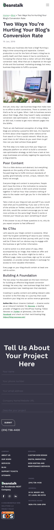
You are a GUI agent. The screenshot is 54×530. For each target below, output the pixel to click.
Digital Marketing (37, 459)
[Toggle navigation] (47, 5)
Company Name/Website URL (18, 400)
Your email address (13, 391)
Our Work (6, 459)
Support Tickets (10, 471)
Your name (8, 371)
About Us (6, 455)
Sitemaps (6, 475)
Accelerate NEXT (13, 486)
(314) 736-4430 (11, 429)
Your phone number (13, 381)
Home (6, 15)
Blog (13, 15)
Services (6, 463)
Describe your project (14, 410)
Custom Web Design (37, 455)
